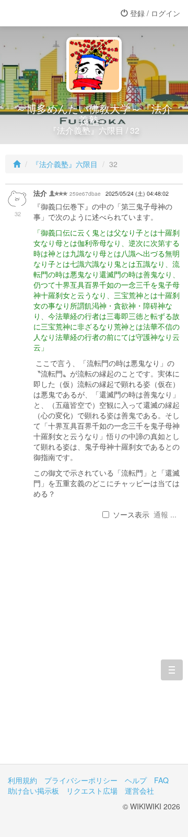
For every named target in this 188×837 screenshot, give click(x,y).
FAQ (161, 780)
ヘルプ (136, 780)
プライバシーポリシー (81, 780)
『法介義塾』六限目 (65, 164)
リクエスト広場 (92, 790)
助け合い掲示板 (33, 790)
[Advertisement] (94, 654)
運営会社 (139, 790)
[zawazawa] (49, 13)
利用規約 (22, 780)
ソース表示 (131, 514)
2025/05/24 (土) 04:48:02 (137, 193)
